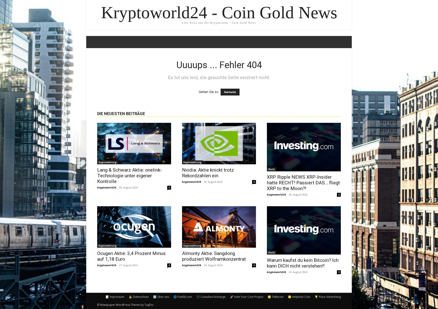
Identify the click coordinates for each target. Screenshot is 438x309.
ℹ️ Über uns (161, 297)
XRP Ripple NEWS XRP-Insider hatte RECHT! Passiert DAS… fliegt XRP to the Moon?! (303, 182)
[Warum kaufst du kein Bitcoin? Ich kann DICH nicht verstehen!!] (304, 230)
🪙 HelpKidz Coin (299, 297)
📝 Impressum (115, 297)
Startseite (230, 92)
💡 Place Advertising (328, 297)
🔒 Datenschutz (139, 297)
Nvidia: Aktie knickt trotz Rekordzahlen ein (208, 172)
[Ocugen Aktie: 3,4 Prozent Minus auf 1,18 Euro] (134, 227)
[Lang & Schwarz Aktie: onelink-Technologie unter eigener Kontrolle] (134, 143)
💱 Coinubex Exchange (211, 297)
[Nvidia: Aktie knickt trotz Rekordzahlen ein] (219, 143)
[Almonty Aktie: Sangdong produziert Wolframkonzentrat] (219, 227)
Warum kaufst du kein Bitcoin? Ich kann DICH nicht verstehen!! (303, 263)
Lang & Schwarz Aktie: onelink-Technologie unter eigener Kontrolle (129, 175)
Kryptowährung (108, 162)
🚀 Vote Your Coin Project (246, 297)
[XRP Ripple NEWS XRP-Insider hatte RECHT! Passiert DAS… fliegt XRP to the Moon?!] (304, 147)
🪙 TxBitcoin (276, 297)
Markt (271, 169)
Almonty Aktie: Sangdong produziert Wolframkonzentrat (214, 256)
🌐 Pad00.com (182, 297)
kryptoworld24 (106, 187)
